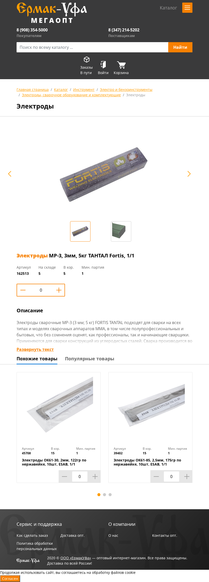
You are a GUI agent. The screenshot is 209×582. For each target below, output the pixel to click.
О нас (113, 535)
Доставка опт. (72, 535)
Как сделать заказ (32, 535)
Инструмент (84, 89)
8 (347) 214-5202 (123, 30)
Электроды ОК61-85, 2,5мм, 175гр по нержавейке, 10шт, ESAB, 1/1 (147, 462)
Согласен (10, 578)
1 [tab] (98, 494)
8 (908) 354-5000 (32, 30)
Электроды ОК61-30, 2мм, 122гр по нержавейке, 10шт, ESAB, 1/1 (54, 462)
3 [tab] (110, 494)
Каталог (61, 89)
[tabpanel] (58, 431)
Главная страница (33, 89)
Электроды (135, 94)
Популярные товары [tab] (89, 358)
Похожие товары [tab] (37, 358)
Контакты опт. (164, 535)
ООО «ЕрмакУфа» (75, 557)
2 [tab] (104, 494)
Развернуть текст (35, 349)
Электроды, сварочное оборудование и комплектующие (71, 94)
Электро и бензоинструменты (126, 89)
